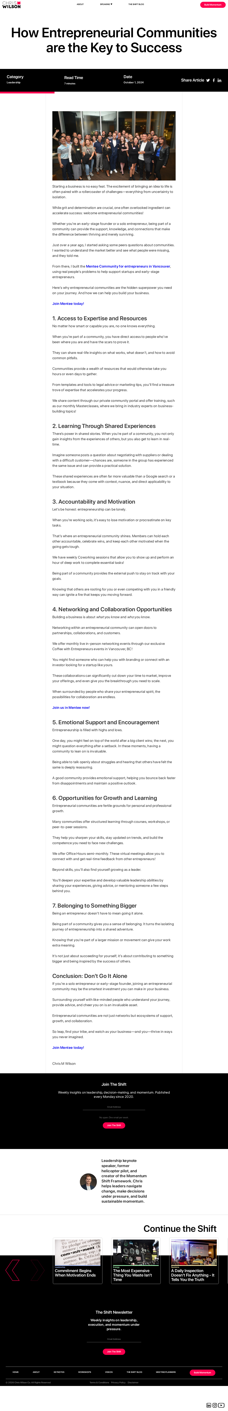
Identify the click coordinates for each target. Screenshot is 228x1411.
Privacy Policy (118, 1382)
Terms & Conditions (99, 1382)
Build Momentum (212, 4)
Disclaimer (133, 1382)
